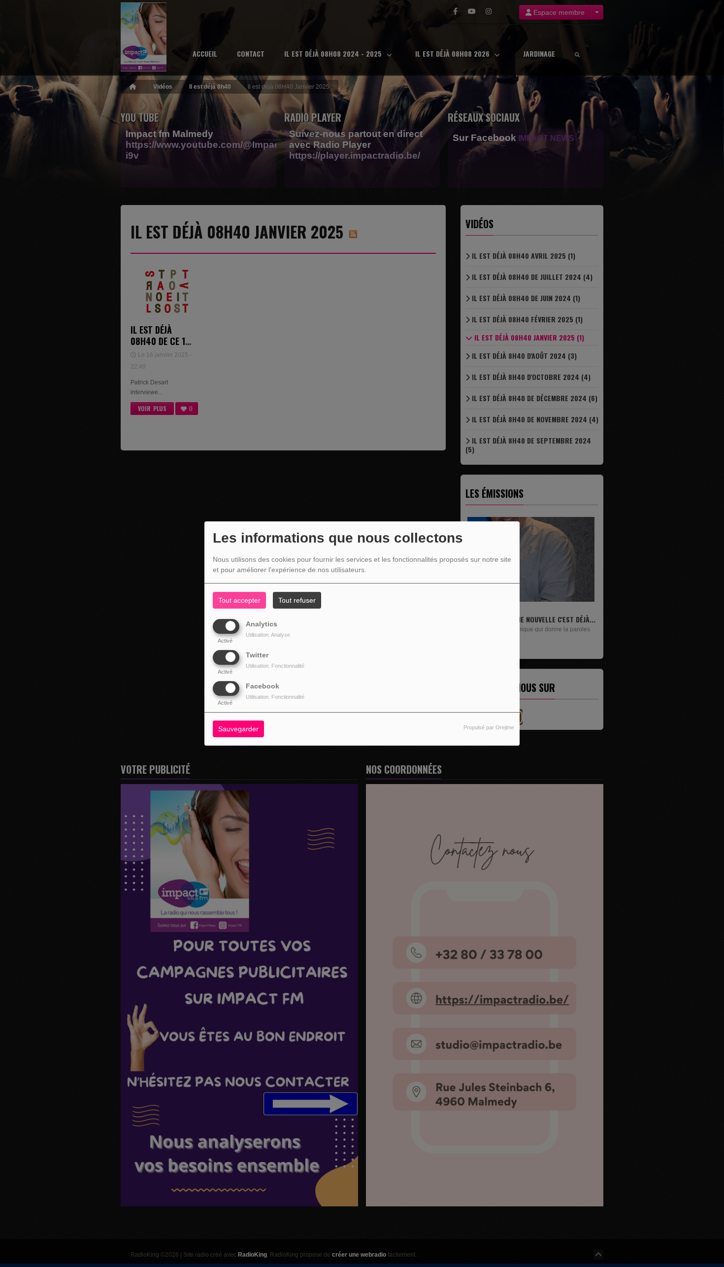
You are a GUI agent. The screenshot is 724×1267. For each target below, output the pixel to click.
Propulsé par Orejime (488, 728)
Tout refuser (297, 600)
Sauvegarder (238, 729)
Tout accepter (239, 600)
